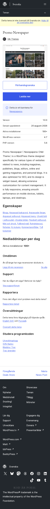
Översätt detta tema (12, 327)
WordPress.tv (11, 430)
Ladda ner (25, 96)
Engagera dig (33, 415)
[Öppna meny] (45, 4)
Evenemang (32, 420)
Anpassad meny (28, 216)
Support (7, 420)
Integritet (7, 406)
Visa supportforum (11, 285)
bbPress (8, 449)
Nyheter (6, 227)
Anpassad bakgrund (18, 212)
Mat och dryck (9, 223)
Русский (22, 321)
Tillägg (29, 397)
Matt (7, 444)
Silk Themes (13, 39)
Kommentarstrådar (30, 227)
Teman (6, 12)
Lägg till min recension (13, 267)
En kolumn (16, 227)
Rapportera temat (11, 304)
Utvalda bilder (21, 220)
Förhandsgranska (25, 85)
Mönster (30, 402)
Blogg (5, 212)
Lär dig (6, 415)
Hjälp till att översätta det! (33, 21)
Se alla (44, 267)
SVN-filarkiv (8, 344)
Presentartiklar (35, 430)
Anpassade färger (37, 212)
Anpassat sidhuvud (11, 216)
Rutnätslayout (36, 223)
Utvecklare (8, 425)
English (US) (8, 321)
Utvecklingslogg (10, 340)
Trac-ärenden (9, 350)
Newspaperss (16, 111)
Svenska (13, 466)
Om (4, 387)
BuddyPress (10, 454)
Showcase (31, 387)
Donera (31, 425)
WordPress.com (12, 439)
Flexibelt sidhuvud (37, 220)
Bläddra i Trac (9, 347)
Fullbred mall (23, 223)
